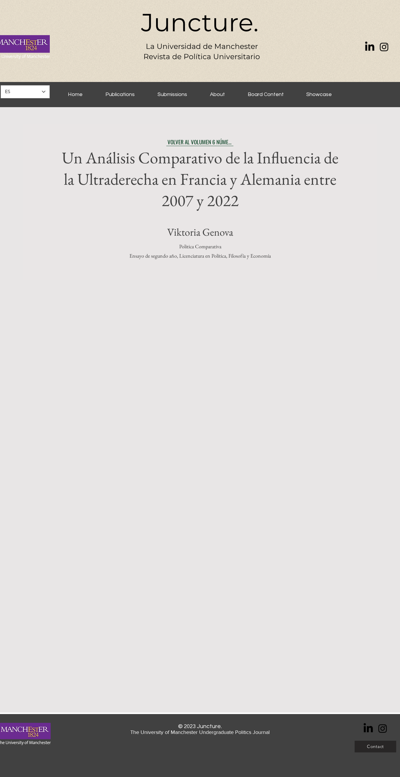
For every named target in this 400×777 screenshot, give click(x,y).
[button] (319, 91)
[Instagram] (384, 47)
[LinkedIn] (369, 47)
